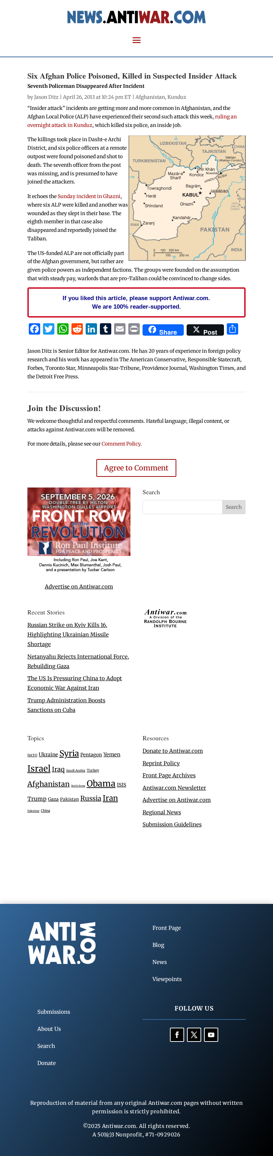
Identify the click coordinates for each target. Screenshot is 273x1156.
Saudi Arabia (75, 770)
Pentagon (91, 755)
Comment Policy (121, 444)
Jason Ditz (46, 97)
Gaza (53, 799)
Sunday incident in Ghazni (89, 196)
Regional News (162, 812)
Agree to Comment (136, 467)
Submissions (53, 1011)
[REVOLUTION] (78, 571)
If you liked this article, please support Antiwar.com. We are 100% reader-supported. (136, 302)
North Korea (78, 785)
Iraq (58, 769)
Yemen (112, 754)
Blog (158, 945)
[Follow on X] (194, 1035)
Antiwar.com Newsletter (174, 787)
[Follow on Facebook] (177, 1035)
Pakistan (69, 799)
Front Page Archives (169, 775)
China (45, 811)
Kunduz (176, 97)
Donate (46, 1063)
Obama (101, 783)
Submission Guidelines (172, 824)
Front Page (166, 928)
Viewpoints (167, 979)
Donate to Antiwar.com (173, 750)
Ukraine (48, 754)
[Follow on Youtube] (211, 1035)
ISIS (121, 785)
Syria (69, 753)
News (159, 962)
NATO (32, 755)
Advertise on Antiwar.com (79, 586)
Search (46, 1046)
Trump (37, 798)
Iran (110, 798)
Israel (38, 768)
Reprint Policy (161, 763)
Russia (90, 798)
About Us (49, 1029)
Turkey (93, 770)
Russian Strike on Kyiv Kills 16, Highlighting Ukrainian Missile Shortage (68, 635)
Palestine (33, 811)
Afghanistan (150, 97)
